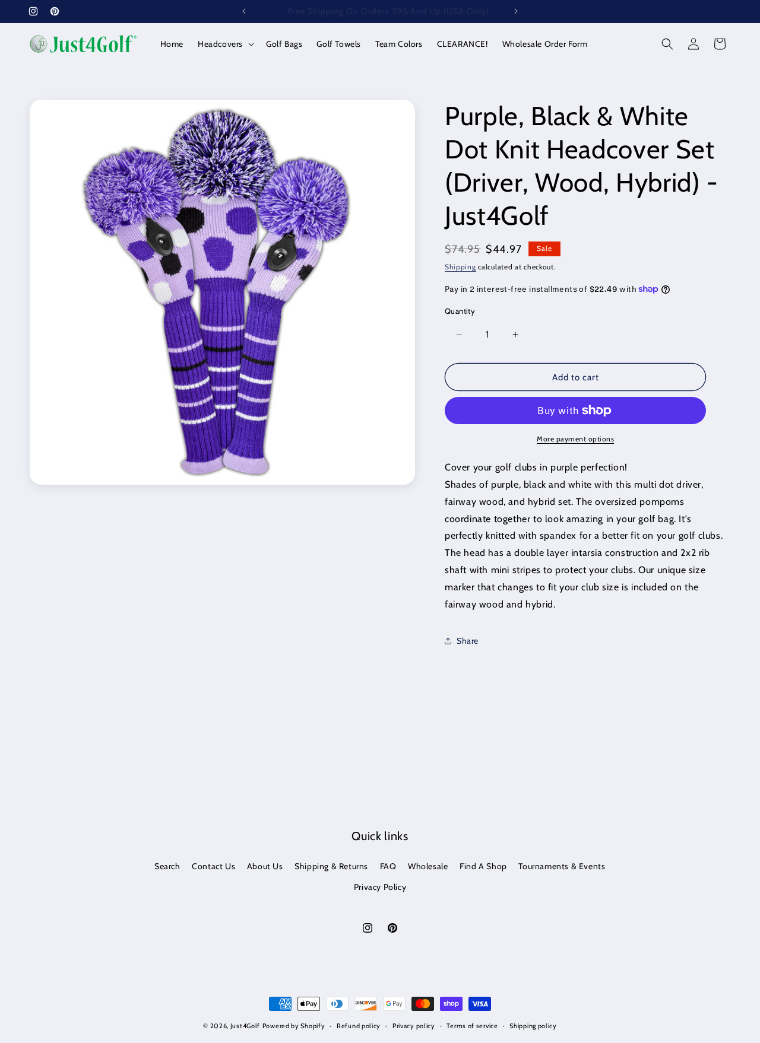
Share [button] (468, 640)
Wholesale (428, 866)
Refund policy (359, 1026)
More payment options (575, 438)
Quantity (460, 311)
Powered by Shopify (293, 1026)
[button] (225, 43)
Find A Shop (483, 866)
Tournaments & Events (561, 866)
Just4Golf (245, 1026)
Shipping (460, 266)
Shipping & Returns (331, 866)
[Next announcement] (516, 11)
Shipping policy (533, 1026)
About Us (265, 866)
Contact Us (213, 866)
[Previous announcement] (244, 11)
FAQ (388, 866)
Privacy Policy (380, 887)
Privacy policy (413, 1026)
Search (167, 866)
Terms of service (472, 1026)
